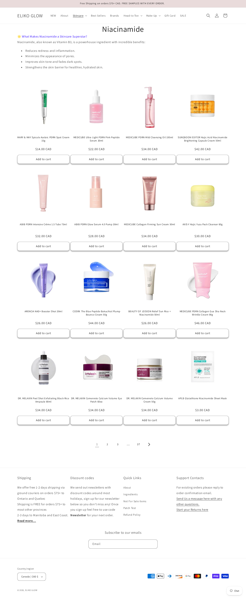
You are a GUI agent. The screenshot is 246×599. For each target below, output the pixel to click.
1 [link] (97, 444)
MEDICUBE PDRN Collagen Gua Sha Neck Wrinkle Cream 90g (203, 313)
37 (138, 444)
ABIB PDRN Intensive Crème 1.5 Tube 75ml (43, 224)
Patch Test (129, 508)
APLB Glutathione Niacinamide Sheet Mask (202, 398)
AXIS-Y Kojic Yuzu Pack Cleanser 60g (203, 224)
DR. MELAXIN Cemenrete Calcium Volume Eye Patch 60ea (96, 400)
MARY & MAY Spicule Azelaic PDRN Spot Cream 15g (43, 139)
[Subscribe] (153, 544)
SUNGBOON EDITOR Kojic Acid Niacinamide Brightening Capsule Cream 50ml (202, 139)
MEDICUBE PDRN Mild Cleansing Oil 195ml (149, 137)
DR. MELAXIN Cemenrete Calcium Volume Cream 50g (149, 400)
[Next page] (149, 444)
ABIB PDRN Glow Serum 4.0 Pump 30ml (96, 224)
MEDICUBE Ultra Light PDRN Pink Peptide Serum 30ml (96, 139)
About (127, 487)
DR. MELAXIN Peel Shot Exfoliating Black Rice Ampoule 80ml (43, 400)
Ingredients (130, 494)
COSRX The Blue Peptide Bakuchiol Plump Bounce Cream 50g (96, 313)
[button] (80, 16)
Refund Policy (131, 514)
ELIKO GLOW (31, 590)
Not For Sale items (134, 501)
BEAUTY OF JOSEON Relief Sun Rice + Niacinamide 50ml (149, 313)
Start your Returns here (192, 510)
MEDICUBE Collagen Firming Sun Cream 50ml (149, 224)
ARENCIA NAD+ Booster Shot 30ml (43, 311)
